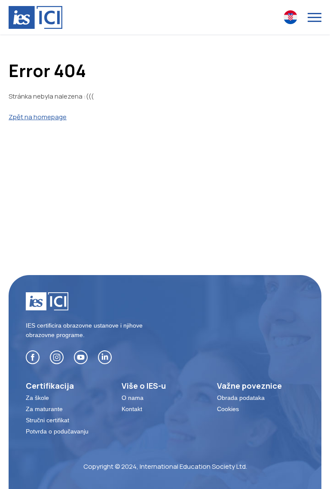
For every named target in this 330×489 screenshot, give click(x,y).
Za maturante (44, 408)
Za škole (37, 397)
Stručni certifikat (47, 420)
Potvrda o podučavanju (57, 431)
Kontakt (132, 408)
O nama (133, 397)
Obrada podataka (241, 397)
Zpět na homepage (38, 116)
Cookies (228, 408)
